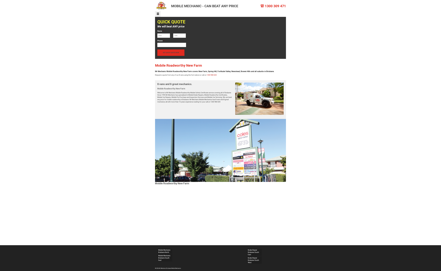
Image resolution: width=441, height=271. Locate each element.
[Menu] (158, 14)
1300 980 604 (212, 75)
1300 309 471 (275, 6)
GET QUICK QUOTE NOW (171, 52)
